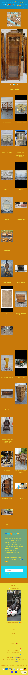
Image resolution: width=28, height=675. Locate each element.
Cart (26, 8)
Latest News (14, 585)
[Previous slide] (7, 84)
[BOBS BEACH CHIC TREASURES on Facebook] (12, 636)
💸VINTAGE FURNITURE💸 (14, 588)
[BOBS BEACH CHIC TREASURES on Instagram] (15, 636)
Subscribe (8, 573)
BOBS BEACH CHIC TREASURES (15, 665)
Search (14, 629)
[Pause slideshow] (26, 84)
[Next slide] (20, 84)
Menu (4, 8)
